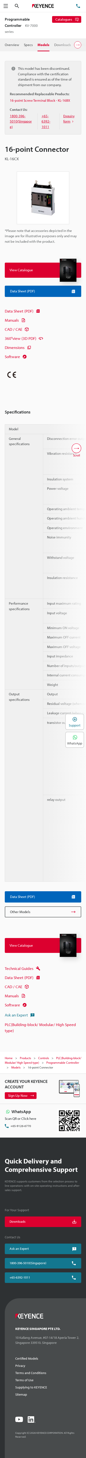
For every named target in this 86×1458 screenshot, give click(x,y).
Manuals (12, 320)
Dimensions (15, 347)
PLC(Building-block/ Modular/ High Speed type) (40, 1027)
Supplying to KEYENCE (31, 1387)
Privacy (20, 1366)
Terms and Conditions (30, 1373)
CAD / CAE (13, 329)
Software (12, 356)
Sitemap (21, 1394)
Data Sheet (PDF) (19, 310)
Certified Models (26, 1358)
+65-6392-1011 (20, 1277)
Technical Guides (19, 968)
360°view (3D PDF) (20, 338)
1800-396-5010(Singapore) (28, 1263)
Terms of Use (24, 1380)
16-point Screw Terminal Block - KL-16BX (40, 100)
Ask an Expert (16, 1014)
